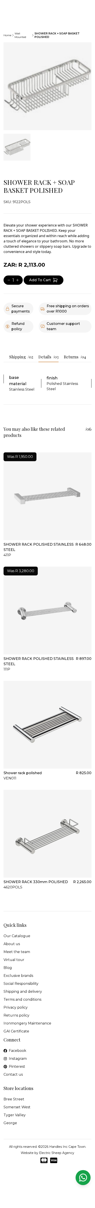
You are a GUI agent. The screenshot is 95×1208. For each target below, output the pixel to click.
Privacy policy (16, 1007)
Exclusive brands (18, 976)
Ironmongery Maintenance (27, 1023)
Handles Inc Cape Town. (67, 1147)
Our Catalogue (17, 936)
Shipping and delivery (23, 991)
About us (12, 944)
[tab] (17, 147)
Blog (8, 968)
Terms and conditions (22, 999)
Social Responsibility (21, 983)
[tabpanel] (47, 86)
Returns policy (16, 1015)
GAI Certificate (16, 1031)
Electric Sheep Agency (56, 1153)
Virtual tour (14, 960)
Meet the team (17, 952)
